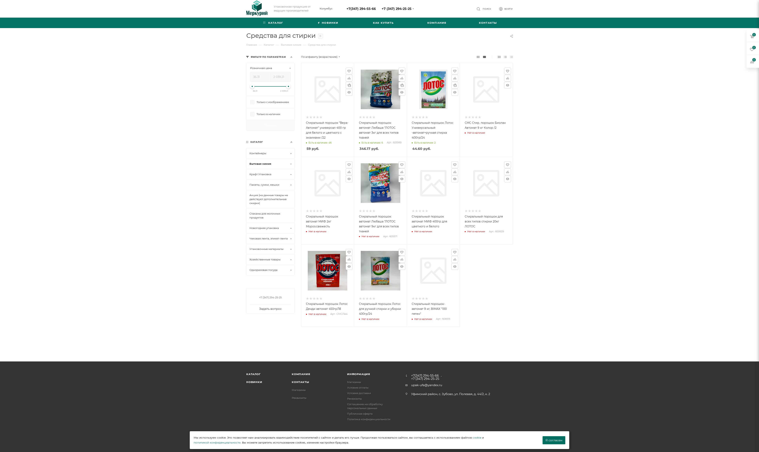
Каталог (253, 374)
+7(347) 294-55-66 (361, 9)
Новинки (254, 382)
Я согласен (554, 440)
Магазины (299, 389)
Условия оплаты (357, 387)
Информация (358, 374)
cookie (477, 437)
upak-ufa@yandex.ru (426, 385)
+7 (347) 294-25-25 (397, 9)
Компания (301, 374)
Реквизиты (299, 397)
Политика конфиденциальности (368, 419)
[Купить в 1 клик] (349, 85)
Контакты (300, 382)
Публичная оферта (360, 413)
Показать (270, 125)
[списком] (505, 57)
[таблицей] (511, 57)
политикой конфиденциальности (217, 442)
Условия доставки (359, 393)
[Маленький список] (478, 57)
